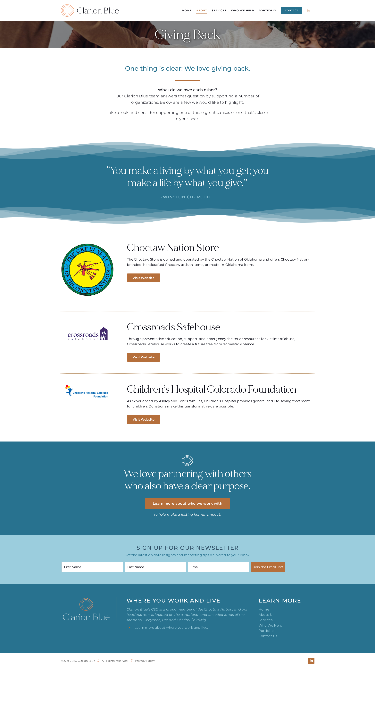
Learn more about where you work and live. (171, 627)
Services (265, 620)
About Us (266, 615)
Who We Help (270, 625)
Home (264, 609)
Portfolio (266, 631)
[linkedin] (311, 661)
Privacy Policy (145, 661)
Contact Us (268, 636)
